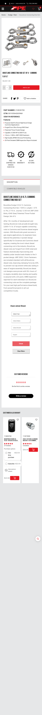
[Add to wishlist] (18, 420)
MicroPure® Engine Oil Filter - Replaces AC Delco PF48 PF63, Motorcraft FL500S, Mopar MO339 (11, 441)
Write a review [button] (21, 396)
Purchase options (9, 449)
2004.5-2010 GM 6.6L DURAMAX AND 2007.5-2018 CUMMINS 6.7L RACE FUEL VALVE (30, 440)
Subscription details (12, 470)
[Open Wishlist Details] (33, 9)
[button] (37, 538)
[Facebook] (11, 98)
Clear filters (21, 351)
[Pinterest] (17, 98)
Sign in (18, 3)
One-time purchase (11, 455)
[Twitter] (14, 98)
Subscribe (11, 464)
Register (22, 3)
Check (21, 343)
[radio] (6, 453)
